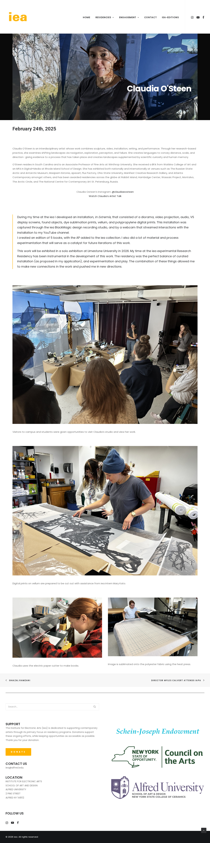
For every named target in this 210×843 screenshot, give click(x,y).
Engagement (127, 17)
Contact (150, 17)
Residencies (103, 17)
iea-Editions (170, 17)
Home (86, 17)
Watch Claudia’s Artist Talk (105, 196)
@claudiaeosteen (123, 192)
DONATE (18, 751)
